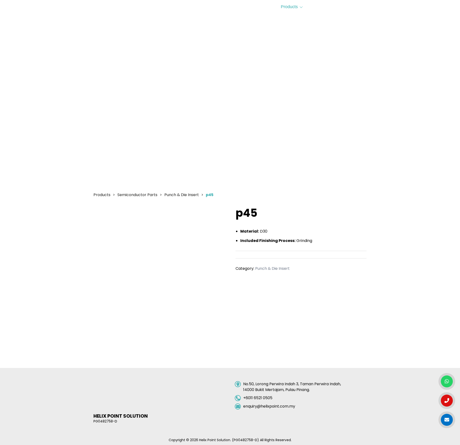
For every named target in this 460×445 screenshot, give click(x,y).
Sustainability (249, 6)
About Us (214, 6)
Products (289, 6)
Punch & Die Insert (181, 195)
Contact (359, 6)
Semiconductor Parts (137, 195)
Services (324, 6)
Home (185, 6)
